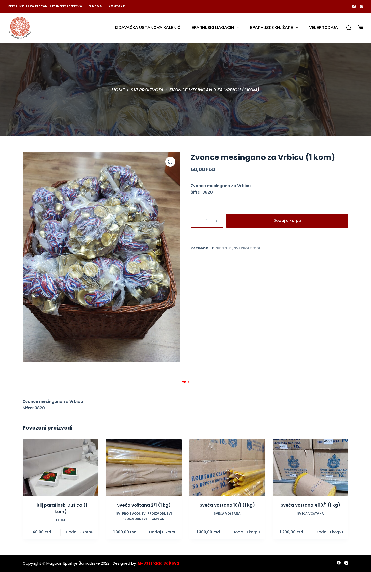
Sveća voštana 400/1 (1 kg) (310, 505)
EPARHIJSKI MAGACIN (213, 28)
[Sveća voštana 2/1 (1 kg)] (144, 467)
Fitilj (60, 520)
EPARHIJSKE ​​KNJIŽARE (271, 28)
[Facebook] (354, 6)
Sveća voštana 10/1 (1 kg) (227, 505)
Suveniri (224, 248)
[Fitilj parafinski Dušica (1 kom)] (60, 467)
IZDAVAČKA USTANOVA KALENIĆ (147, 28)
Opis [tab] (185, 382)
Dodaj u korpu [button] (79, 532)
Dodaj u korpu (287, 220)
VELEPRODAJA (323, 28)
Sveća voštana (227, 513)
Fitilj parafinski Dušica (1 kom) (60, 508)
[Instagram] (361, 6)
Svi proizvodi (247, 248)
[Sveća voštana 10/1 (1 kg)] (227, 467)
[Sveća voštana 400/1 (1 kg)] (310, 467)
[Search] (348, 27)
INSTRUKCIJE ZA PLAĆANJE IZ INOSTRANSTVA (45, 6)
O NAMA (95, 6)
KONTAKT (116, 6)
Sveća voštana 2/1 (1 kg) (144, 505)
